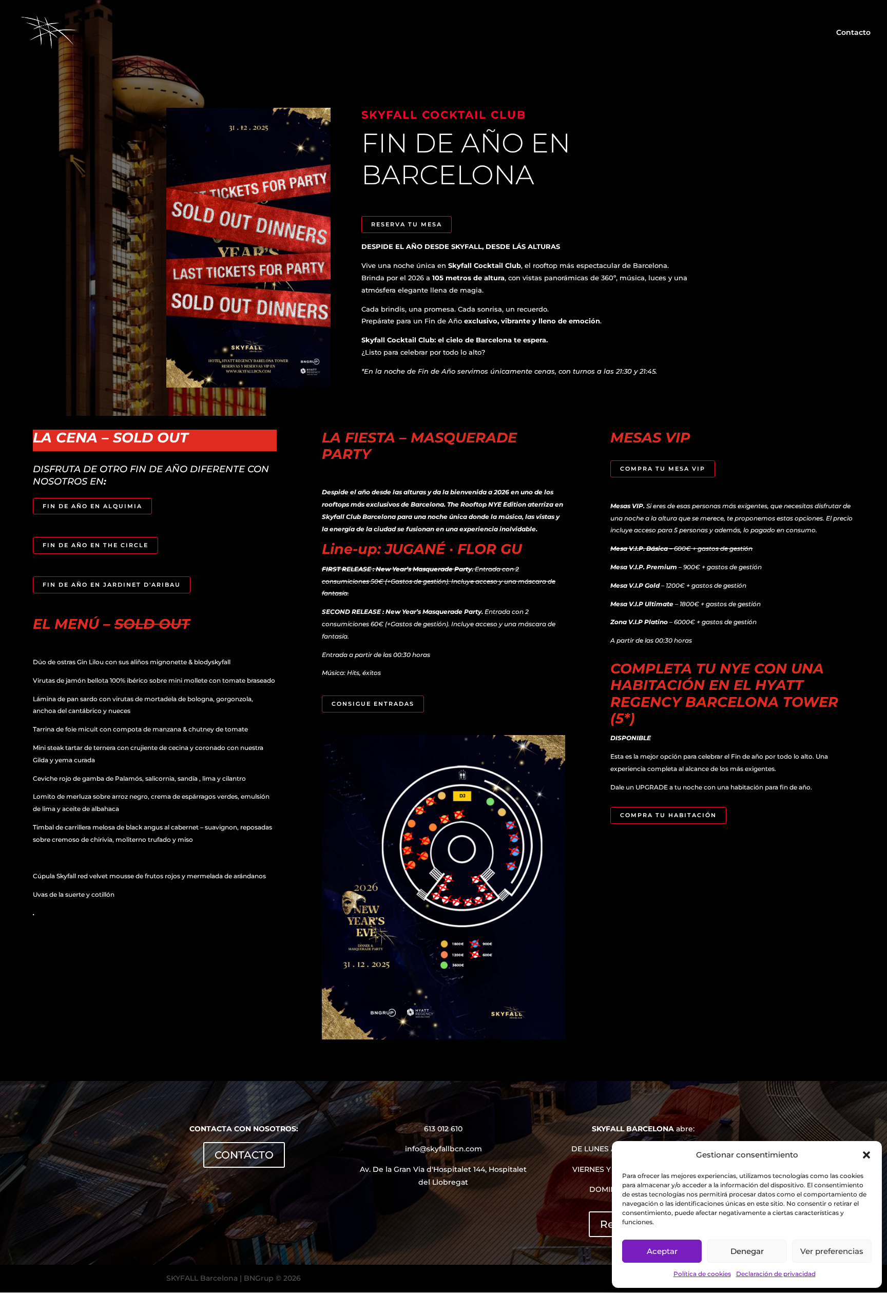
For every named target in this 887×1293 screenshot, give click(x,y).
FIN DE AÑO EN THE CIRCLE (95, 545)
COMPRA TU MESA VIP (662, 468)
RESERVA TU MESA (406, 224)
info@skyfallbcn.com (443, 1148)
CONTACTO (244, 1155)
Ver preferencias (831, 1251)
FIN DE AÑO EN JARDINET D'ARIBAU (112, 584)
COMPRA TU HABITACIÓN (668, 815)
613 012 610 (443, 1128)
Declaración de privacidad (776, 1274)
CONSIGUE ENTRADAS (373, 703)
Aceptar (662, 1251)
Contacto (853, 33)
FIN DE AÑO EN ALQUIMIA (92, 506)
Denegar (747, 1251)
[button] (866, 1155)
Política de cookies (702, 1274)
